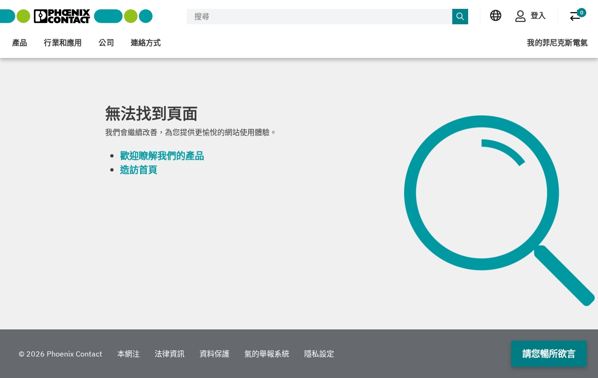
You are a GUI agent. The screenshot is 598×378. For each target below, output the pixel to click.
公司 (106, 42)
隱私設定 (319, 353)
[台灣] (496, 16)
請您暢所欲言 (549, 353)
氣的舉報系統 (266, 353)
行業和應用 (63, 42)
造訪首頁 (138, 170)
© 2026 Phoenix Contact (60, 353)
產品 (19, 42)
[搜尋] (460, 17)
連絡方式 (146, 42)
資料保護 (214, 353)
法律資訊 (170, 353)
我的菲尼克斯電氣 (557, 42)
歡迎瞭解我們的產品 (162, 156)
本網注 (128, 353)
